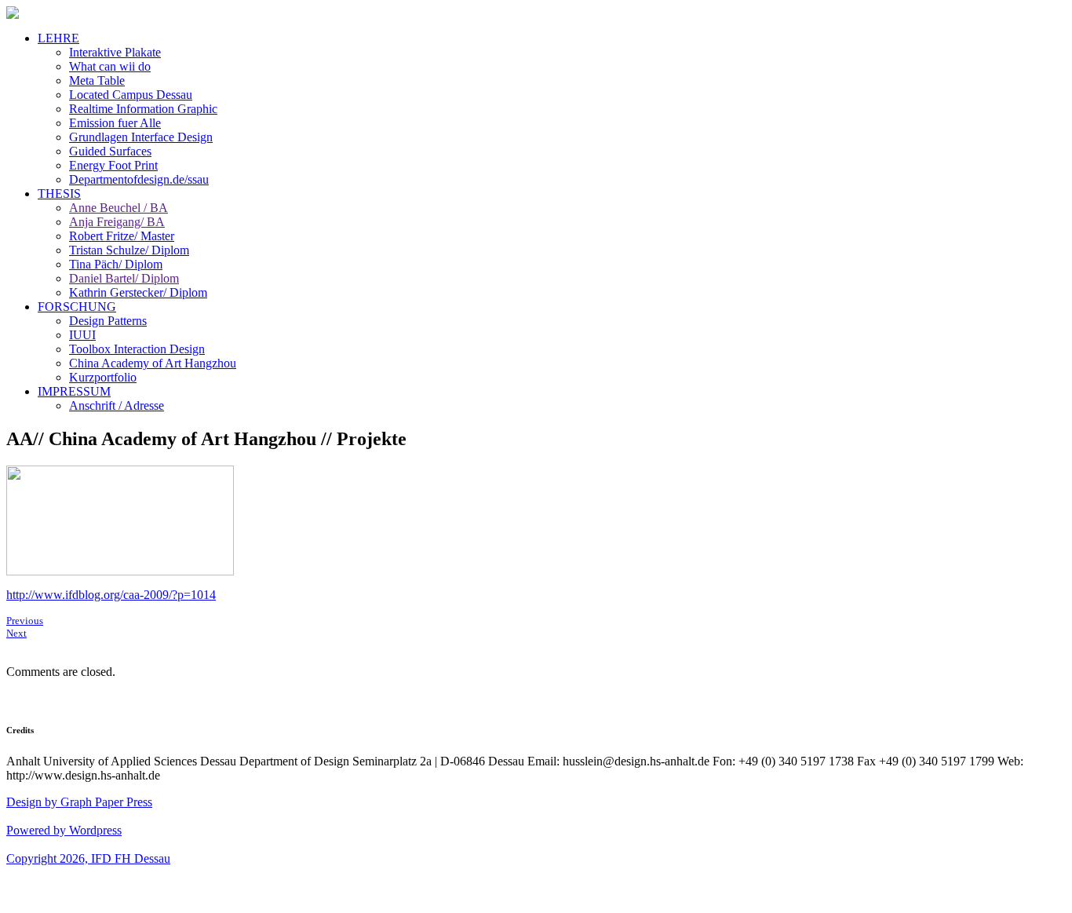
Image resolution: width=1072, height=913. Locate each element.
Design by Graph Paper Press (79, 802)
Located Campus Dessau (130, 94)
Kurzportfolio (103, 377)
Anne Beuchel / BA (118, 207)
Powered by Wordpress (64, 830)
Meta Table (97, 80)
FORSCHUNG (77, 306)
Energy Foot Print (113, 165)
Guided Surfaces (110, 151)
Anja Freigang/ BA (117, 221)
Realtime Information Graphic (143, 108)
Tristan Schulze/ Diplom (129, 250)
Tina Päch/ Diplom (115, 264)
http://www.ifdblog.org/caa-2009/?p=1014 (111, 594)
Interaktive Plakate (115, 52)
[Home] (12, 14)
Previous (24, 620)
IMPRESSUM (74, 391)
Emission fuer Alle (115, 123)
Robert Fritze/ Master (121, 236)
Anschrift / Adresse (116, 405)
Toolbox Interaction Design (137, 349)
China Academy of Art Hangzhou (152, 363)
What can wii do (110, 66)
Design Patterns (108, 320)
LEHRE (58, 38)
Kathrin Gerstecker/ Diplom (138, 292)
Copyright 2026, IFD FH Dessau (88, 858)
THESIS (59, 193)
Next (16, 633)
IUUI (82, 334)
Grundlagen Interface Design (141, 137)
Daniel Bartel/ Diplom (124, 278)
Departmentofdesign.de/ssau (139, 179)
